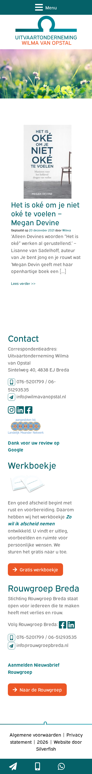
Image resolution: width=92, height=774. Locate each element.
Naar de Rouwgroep (41, 689)
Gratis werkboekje (39, 569)
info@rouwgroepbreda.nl (42, 645)
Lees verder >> (23, 283)
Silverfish (46, 748)
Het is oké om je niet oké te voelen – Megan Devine (45, 213)
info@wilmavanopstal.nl (41, 396)
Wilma (66, 230)
